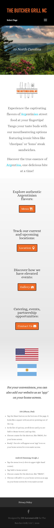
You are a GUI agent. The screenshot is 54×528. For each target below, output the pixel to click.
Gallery (25, 287)
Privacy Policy (25, 502)
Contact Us (25, 326)
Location (25, 248)
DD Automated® (29, 518)
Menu (25, 209)
